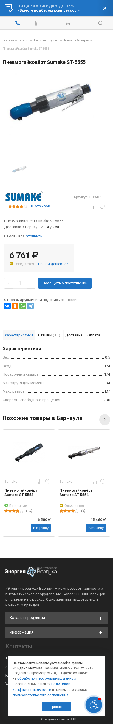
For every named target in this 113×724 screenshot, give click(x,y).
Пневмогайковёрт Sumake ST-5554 (76, 492)
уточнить (34, 236)
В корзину (41, 528)
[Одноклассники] (15, 306)
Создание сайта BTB (59, 719)
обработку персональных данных (46, 678)
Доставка (73, 335)
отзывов (39, 206)
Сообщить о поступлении (65, 283)
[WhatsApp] (22, 306)
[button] (104, 419)
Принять (56, 707)
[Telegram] (30, 306)
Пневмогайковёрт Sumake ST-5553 (20, 492)
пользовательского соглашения (40, 695)
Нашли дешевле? (53, 264)
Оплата (93, 335)
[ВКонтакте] (7, 306)
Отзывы (49, 335)
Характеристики (19, 335)
